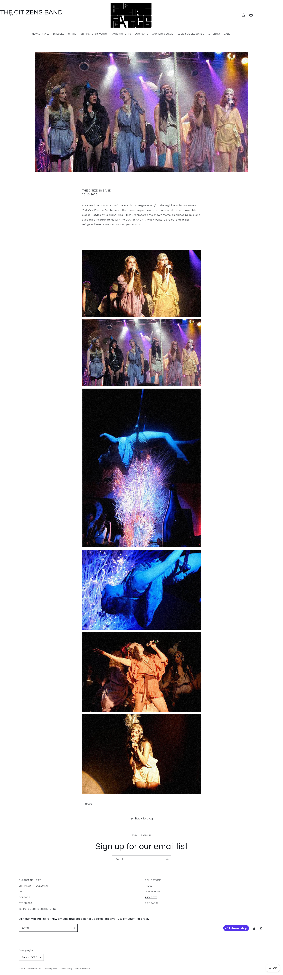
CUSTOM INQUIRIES (30, 880)
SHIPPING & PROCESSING (33, 886)
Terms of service (82, 969)
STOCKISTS (25, 903)
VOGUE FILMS (153, 891)
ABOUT (23, 891)
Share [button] (88, 804)
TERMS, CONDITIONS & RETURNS (38, 909)
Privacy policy (66, 969)
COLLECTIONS (153, 880)
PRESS (149, 886)
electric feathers (33, 969)
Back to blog (144, 818)
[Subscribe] (167, 859)
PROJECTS (151, 897)
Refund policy (51, 969)
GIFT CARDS (152, 903)
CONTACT (24, 897)
